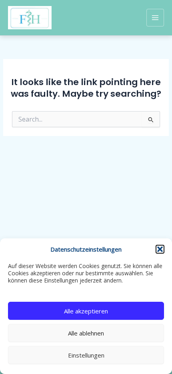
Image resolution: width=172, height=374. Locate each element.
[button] (160, 249)
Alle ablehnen (86, 333)
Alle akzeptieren (86, 311)
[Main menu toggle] (155, 17)
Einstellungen (86, 355)
